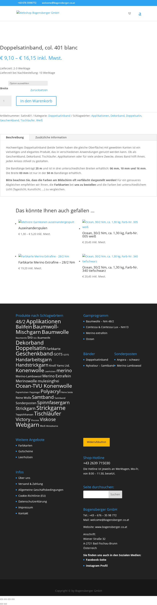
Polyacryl (51, 391)
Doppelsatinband (59, 115)
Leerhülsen (50, 371)
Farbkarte (54, 349)
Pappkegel (34, 392)
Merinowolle (26, 380)
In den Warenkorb (36, 100)
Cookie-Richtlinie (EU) (32, 495)
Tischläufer (27, 120)
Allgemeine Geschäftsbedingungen (40, 490)
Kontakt (23, 513)
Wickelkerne (52, 426)
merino (64, 370)
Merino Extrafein (56, 375)
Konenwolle (30, 370)
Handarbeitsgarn (34, 359)
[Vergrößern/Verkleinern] (1, 599)
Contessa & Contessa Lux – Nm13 (107, 327)
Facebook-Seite (96, 559)
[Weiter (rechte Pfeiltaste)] (5, 603)
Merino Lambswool (129, 365)
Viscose (35, 420)
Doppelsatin (133, 115)
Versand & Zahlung (30, 484)
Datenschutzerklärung (32, 501)
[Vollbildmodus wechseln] (5, 599)
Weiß (39, 120)
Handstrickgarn (32, 365)
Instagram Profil (97, 565)
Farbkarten (25, 445)
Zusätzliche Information (51, 137)
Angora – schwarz (128, 359)
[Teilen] (9, 599)
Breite (4, 88)
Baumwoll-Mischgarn (37, 329)
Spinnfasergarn (53, 402)
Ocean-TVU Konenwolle (44, 385)
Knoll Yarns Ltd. (59, 365)
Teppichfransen (24, 414)
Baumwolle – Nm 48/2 (100, 321)
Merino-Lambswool (29, 376)
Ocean (90, 339)
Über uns (24, 478)
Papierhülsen (22, 392)
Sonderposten (26, 403)
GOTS (58, 354)
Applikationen (100, 115)
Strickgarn (26, 408)
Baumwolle (55, 331)
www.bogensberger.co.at (111, 527)
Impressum (25, 507)
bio (30, 337)
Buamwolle (44, 337)
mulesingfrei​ (48, 380)
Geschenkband (9, 120)
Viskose (48, 419)
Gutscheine (25, 451)
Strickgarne (50, 407)
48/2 (20, 322)
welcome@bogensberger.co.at (109, 520)
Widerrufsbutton (96, 442)
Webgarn (27, 425)
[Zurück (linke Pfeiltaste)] (1, 603)
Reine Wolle (23, 398)
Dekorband (117, 115)
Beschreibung (15, 137)
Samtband (43, 397)
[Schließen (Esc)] (13, 599)
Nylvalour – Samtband (100, 365)
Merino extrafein (96, 333)
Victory (23, 419)
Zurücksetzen (39, 90)
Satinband (60, 398)
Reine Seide (67, 392)
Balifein (24, 326)
